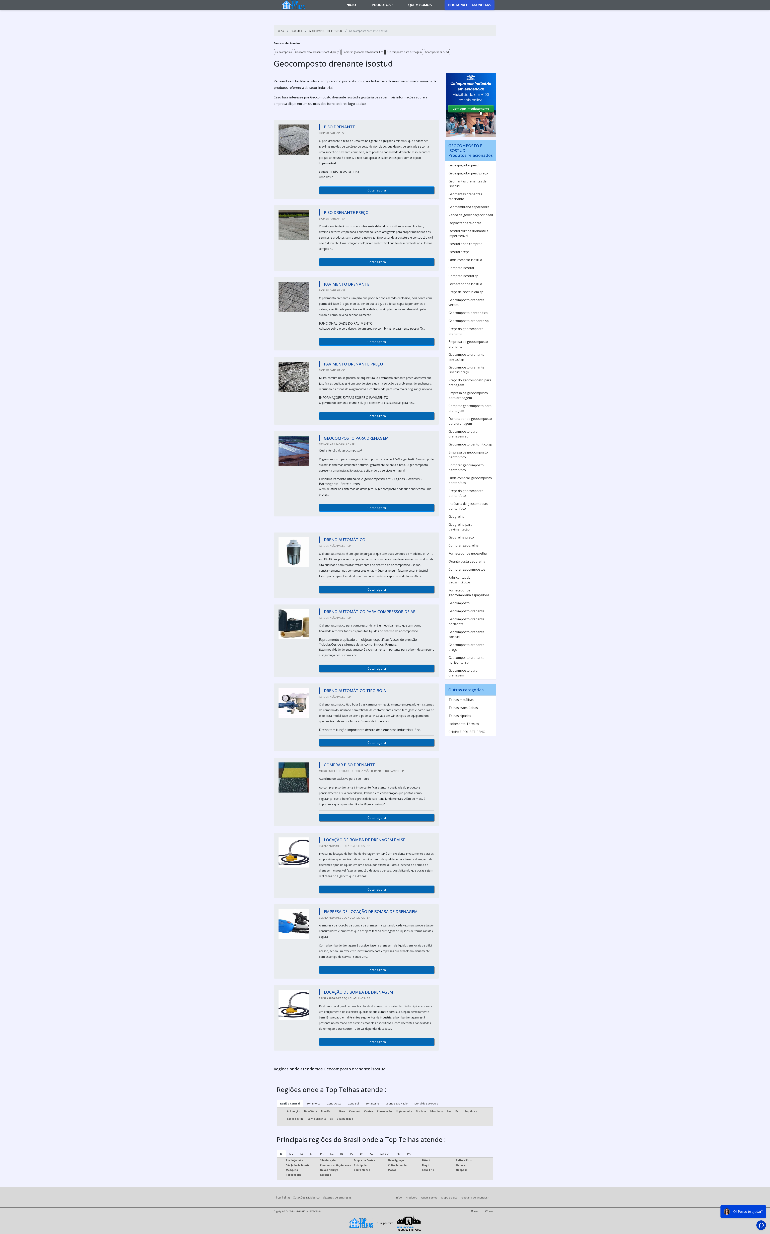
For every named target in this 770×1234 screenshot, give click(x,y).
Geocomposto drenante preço (466, 647)
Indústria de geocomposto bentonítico (468, 506)
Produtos (381, 5)
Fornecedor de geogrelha (468, 553)
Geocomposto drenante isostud (466, 634)
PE (351, 1153)
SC (331, 1153)
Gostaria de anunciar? (469, 5)
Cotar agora (377, 190)
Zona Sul (353, 1103)
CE (371, 1153)
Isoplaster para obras (465, 223)
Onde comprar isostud (465, 260)
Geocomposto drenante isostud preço (317, 52)
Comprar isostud (461, 268)
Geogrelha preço (461, 537)
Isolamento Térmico (464, 724)
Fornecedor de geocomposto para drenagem (470, 421)
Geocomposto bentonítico (468, 313)
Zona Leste (372, 1103)
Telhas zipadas (460, 716)
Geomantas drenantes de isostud (467, 183)
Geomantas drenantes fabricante (465, 196)
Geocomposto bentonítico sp (470, 444)
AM (398, 1153)
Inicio (350, 5)
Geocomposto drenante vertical (466, 302)
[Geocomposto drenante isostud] (294, 139)
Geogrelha (456, 516)
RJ (281, 1153)
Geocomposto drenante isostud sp (466, 356)
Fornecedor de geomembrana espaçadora (469, 592)
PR (321, 1153)
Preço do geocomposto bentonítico (466, 493)
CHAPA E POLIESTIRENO (467, 732)
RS (341, 1153)
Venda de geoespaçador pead (471, 215)
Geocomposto (283, 52)
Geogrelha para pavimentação (460, 526)
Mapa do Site (449, 1197)
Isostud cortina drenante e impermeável (468, 233)
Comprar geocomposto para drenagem (470, 408)
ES (301, 1153)
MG (291, 1153)
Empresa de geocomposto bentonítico (468, 454)
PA (408, 1153)
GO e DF (385, 1153)
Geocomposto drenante (466, 611)
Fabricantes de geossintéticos (459, 579)
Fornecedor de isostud (465, 284)
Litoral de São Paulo (426, 1103)
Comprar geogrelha (463, 545)
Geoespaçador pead (437, 52)
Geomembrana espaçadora (469, 207)
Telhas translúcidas (463, 708)
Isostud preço (459, 252)
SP (311, 1153)
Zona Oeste (334, 1103)
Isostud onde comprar (465, 244)
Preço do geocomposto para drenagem (470, 382)
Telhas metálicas (461, 699)
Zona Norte (313, 1103)
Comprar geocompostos (467, 569)
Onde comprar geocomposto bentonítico (470, 480)
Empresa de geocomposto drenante (468, 344)
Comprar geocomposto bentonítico (362, 52)
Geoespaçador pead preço (468, 173)
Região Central (290, 1103)
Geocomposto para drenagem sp (463, 433)
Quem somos (420, 5)
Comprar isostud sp (463, 276)
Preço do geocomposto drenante (466, 331)
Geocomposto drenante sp (469, 321)
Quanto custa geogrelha (467, 561)
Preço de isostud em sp (466, 292)
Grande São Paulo (397, 1103)
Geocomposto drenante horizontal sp (466, 660)
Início (399, 1197)
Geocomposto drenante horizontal (466, 621)
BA (361, 1153)
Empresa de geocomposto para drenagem (468, 395)
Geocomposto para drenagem (404, 52)
